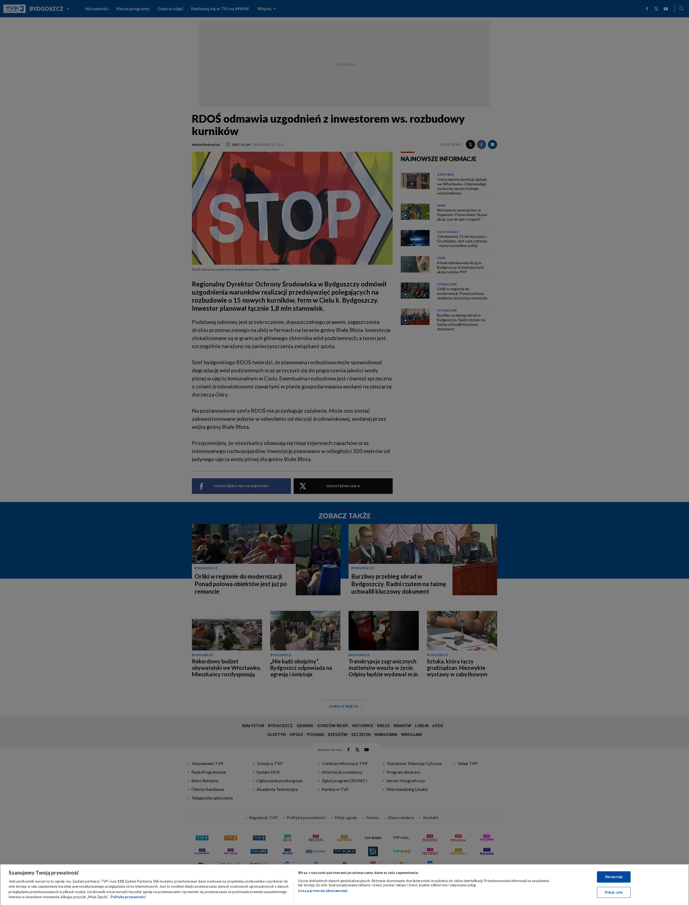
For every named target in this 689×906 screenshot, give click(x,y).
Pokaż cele (614, 892)
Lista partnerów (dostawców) (322, 891)
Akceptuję (614, 877)
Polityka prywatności (128, 897)
